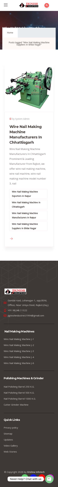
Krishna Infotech (36, 471)
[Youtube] (41, 477)
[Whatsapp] (24, 477)
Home (10, 32)
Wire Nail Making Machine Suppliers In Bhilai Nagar (25, 226)
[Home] (15, 291)
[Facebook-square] (33, 477)
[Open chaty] (49, 479)
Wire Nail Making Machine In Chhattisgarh (26, 204)
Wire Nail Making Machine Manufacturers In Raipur (25, 215)
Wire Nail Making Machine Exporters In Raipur (25, 193)
